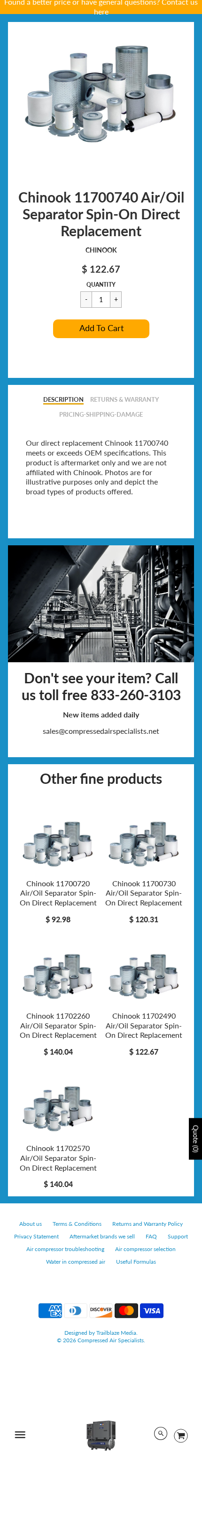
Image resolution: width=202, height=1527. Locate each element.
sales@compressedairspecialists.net (101, 730)
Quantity (101, 284)
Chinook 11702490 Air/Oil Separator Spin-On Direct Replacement (143, 1025)
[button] (101, 328)
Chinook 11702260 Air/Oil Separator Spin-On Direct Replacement (58, 1025)
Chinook (101, 250)
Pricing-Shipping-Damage (101, 414)
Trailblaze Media (116, 1332)
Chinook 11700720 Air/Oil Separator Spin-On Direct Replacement (58, 893)
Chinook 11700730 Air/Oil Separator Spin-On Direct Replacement (143, 893)
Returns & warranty (124, 399)
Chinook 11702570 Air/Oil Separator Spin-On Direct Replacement (58, 1157)
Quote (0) (196, 1138)
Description (63, 399)
